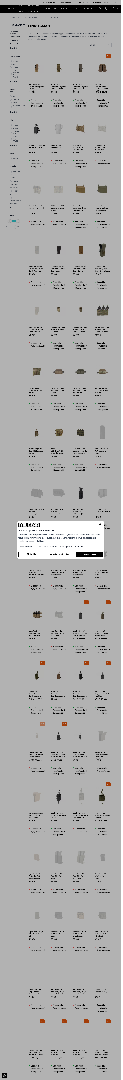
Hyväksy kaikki (89, 554)
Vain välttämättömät (60, 554)
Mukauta (31, 554)
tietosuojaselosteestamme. (71, 546)
